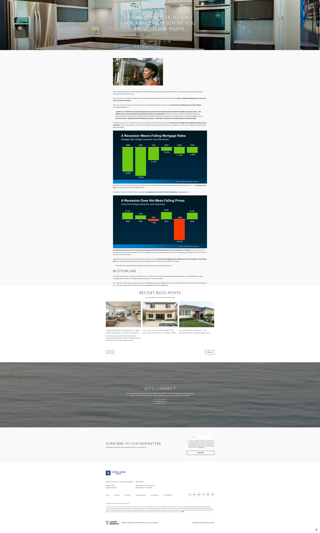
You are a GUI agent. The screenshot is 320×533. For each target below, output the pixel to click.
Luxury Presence (152, 522)
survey (121, 98)
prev (108, 352)
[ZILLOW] (212, 494)
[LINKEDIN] (194, 494)
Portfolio (128, 495)
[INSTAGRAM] (190, 494)
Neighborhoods (141, 495)
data (160, 125)
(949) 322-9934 (110, 485)
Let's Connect (167, 495)
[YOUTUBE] (199, 494)
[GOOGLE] (208, 494)
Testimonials (154, 495)
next (112, 352)
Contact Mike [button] (160, 401)
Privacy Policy (201, 447)
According (116, 107)
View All (209, 352)
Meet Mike (117, 495)
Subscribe (200, 452)
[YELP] (203, 494)
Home (107, 495)
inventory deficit (187, 252)
